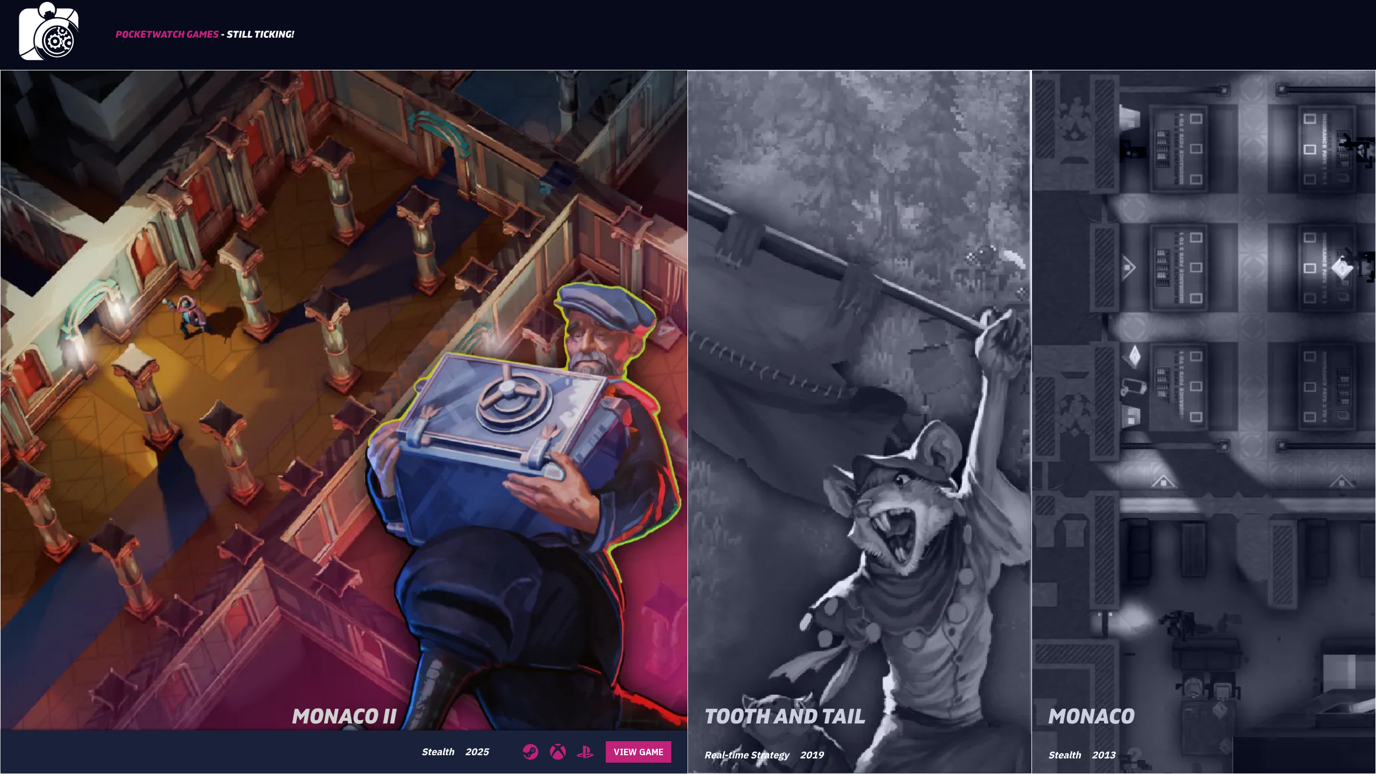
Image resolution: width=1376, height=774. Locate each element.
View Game (638, 751)
